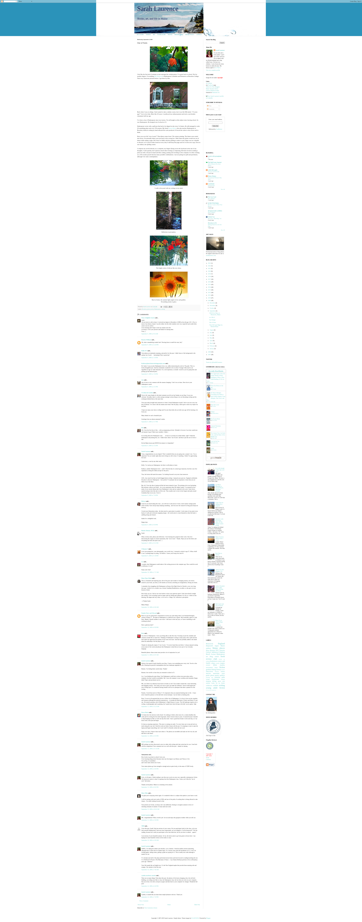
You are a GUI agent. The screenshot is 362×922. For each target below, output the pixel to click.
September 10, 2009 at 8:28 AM (150, 607)
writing (163, 309)
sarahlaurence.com (211, 255)
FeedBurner (219, 129)
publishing (217, 677)
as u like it (212, 317)
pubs (223, 677)
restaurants (215, 679)
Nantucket (222, 650)
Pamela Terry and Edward (149, 613)
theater (223, 683)
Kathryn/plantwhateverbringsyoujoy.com (153, 363)
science (223, 679)
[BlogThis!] (166, 307)
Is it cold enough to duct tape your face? (219, 470)
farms (216, 667)
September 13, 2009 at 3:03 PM (149, 769)
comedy (218, 663)
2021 (209, 268)
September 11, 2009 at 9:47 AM (149, 655)
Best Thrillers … (212, 198)
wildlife (215, 685)
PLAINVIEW (195, 918)
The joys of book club (213, 171)
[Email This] (164, 307)
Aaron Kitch (172, 128)
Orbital (212, 412)
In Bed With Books (213, 203)
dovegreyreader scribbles (215, 211)
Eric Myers (218, 67)
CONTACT (199, 34)
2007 (209, 354)
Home (169, 904)
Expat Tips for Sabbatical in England (219, 504)
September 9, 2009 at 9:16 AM (149, 334)
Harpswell (209, 646)
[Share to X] (168, 307)
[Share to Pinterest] (172, 307)
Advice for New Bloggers (213, 87)
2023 (209, 263)
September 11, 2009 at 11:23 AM (150, 706)
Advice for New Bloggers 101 (219, 570)
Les (142, 561)
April (211, 340)
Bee (142, 427)
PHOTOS (170, 34)
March (211, 343)
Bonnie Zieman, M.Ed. (147, 530)
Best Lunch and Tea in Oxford (219, 604)
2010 (209, 298)
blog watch (214, 656)
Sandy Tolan (214, 438)
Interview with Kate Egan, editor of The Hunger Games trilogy (219, 522)
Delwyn (143, 501)
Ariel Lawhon (214, 420)
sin (208, 158)
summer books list (211, 683)
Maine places (218, 648)
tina (142, 380)
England (221, 643)
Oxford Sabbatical (212, 652)
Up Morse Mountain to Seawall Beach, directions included (219, 488)
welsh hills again (212, 170)
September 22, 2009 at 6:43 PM (149, 886)
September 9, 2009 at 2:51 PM (149, 386)
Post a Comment (144, 901)
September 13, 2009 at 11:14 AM (150, 748)
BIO (154, 34)
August (212, 330)
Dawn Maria (145, 712)
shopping (208, 681)
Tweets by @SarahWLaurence (214, 362)
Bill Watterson (158, 76)
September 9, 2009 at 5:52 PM (149, 445)
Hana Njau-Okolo (146, 578)
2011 (209, 295)
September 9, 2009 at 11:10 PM (149, 556)
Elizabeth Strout (215, 442)
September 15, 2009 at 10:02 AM (150, 809)
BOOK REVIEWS (179, 34)
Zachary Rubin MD (211, 401)
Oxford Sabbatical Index (212, 90)
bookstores (213, 661)
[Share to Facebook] (170, 307)
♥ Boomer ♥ (144, 549)
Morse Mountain (210, 650)
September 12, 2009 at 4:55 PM (149, 736)
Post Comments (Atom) (151, 908)
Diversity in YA (212, 223)
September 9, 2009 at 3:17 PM (149, 421)
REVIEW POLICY (189, 34)
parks (208, 675)
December (212, 303)
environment (209, 667)
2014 (209, 287)
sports (219, 681)
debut (215, 665)
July (211, 332)
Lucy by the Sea (215, 441)
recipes (208, 679)
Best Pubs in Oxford (218, 554)
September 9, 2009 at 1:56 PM (149, 374)
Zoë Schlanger (210, 382)
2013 (209, 290)
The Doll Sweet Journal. (215, 162)
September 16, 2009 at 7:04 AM (150, 869)
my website (209, 83)
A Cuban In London (147, 392)
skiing (214, 681)
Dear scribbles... (212, 212)
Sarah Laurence (157, 8)
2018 (209, 276)
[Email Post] (161, 306)
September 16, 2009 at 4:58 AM (150, 840)
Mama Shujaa (212, 176)
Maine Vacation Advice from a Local (219, 538)
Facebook (210, 85)
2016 (209, 282)
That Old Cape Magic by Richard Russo (215, 325)
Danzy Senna (214, 427)
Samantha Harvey (215, 413)
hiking (214, 669)
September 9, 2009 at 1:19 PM (149, 357)
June (211, 335)
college (213, 663)
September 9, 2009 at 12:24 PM (149, 345)
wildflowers (209, 685)
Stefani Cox (211, 217)
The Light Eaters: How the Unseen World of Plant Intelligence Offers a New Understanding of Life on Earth (216, 377)
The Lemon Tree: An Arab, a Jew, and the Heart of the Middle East (218, 434)
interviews (209, 671)
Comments (211, 109)
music (223, 673)
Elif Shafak (214, 389)
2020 (209, 271)
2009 (209, 300)
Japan (217, 646)
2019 (209, 274)
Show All (223, 189)
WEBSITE (148, 34)
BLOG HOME (140, 34)
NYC (217, 650)
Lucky (212, 448)
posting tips (209, 677)
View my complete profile (213, 70)
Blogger (208, 918)
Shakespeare (157, 309)
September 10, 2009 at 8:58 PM (149, 627)
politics (222, 675)
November (213, 305)
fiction (222, 667)
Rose (142, 633)
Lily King (214, 406)
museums (216, 673)
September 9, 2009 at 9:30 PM (149, 524)
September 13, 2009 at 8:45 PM (149, 787)
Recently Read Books (216, 371)
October (212, 308)
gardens (208, 669)
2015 (209, 284)
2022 (209, 266)
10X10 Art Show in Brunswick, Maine (214, 313)
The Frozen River (215, 419)
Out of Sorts (212, 322)
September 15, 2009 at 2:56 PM (149, 820)
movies (208, 673)
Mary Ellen (144, 793)
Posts (209, 106)
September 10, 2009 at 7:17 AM (150, 572)
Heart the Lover (215, 404)
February (212, 346)
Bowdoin (144, 309)
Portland (213, 654)
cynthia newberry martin (148, 875)
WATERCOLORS (161, 34)
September (213, 311)
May (211, 338)
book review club (215, 657)
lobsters (223, 671)
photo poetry (150, 309)
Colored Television (216, 426)
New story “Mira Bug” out (214, 218)
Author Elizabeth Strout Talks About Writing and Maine (220, 588)
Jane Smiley (214, 449)
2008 (209, 352)
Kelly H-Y (144, 350)
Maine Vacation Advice (212, 89)
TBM (142, 826)
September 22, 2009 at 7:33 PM (149, 897)
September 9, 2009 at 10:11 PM (149, 543)
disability (222, 665)
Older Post (197, 904)
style (223, 681)
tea (219, 683)
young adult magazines (211, 690)
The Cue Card (212, 197)
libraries (217, 671)
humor (223, 669)
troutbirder (211, 184)
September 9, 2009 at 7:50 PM (149, 495)
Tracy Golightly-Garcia (148, 318)
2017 (209, 279)
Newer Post (141, 904)
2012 (209, 292)
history (218, 669)
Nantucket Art (216, 92)
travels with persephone (214, 156)
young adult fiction (215, 688)
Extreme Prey (211, 185)
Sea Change (212, 320)
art (207, 656)
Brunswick (209, 644)
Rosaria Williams (146, 340)
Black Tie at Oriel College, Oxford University (219, 623)
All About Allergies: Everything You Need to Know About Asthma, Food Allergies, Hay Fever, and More (216, 396)
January (212, 348)
